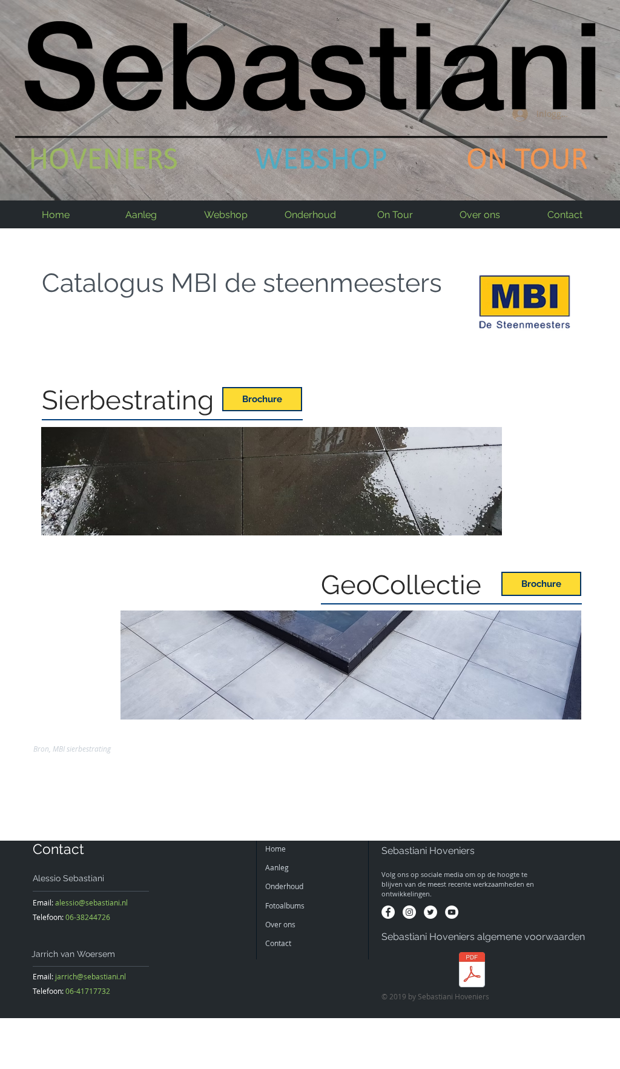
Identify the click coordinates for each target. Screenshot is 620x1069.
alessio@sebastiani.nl (91, 902)
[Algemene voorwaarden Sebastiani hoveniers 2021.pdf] (472, 970)
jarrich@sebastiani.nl (90, 976)
